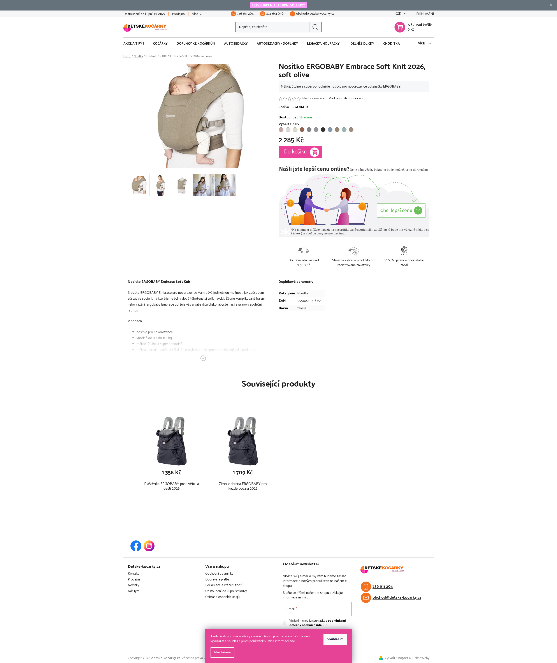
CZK (398, 13)
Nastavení (222, 652)
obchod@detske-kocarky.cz (397, 597)
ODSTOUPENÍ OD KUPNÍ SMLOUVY (278, 5)
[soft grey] (288, 129)
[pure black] (323, 129)
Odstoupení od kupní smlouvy (144, 14)
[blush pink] (281, 129)
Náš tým (133, 591)
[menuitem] (135, 43)
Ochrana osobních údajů (222, 597)
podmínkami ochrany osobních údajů (317, 623)
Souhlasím (335, 639)
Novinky (133, 585)
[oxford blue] (316, 129)
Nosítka (303, 293)
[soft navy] (330, 129)
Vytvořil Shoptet (396, 658)
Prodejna (178, 14)
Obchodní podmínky (219, 574)
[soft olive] (351, 129)
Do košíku (295, 152)
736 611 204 (383, 586)
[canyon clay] (302, 129)
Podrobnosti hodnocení (346, 98)
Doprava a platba (217, 579)
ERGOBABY (299, 107)
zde (292, 641)
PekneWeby (420, 658)
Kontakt (133, 574)
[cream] (337, 129)
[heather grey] (309, 129)
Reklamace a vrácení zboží (223, 585)
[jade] (344, 129)
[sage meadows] (295, 129)
